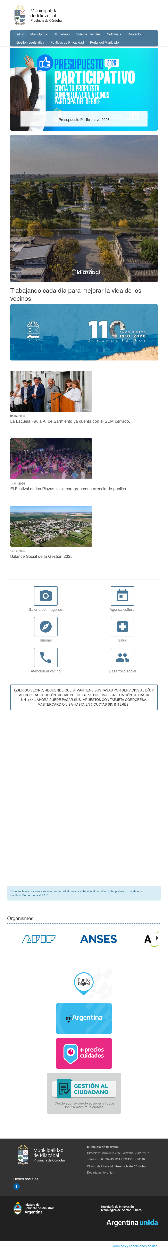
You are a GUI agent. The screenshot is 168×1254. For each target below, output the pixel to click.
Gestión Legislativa (30, 42)
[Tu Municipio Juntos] (84, 332)
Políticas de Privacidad (67, 42)
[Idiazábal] (84, 208)
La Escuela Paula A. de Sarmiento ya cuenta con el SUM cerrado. (70, 421)
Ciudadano (61, 34)
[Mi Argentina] (84, 1018)
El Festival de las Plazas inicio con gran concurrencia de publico (68, 488)
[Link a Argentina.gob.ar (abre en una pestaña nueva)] (132, 1222)
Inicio (20, 34)
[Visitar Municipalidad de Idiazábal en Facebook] (16, 1186)
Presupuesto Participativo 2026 (84, 119)
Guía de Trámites (88, 34)
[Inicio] (38, 15)
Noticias (113, 34)
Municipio (37, 34)
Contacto (134, 34)
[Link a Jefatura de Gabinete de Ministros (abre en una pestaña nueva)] (33, 1208)
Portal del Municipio (104, 42)
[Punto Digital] (84, 983)
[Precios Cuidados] (84, 1053)
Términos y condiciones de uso (134, 1246)
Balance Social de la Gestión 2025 (41, 556)
